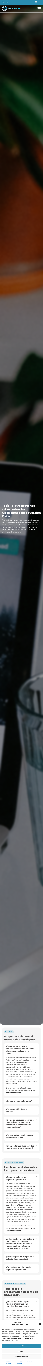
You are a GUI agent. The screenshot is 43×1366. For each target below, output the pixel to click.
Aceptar (21, 1346)
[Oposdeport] (11, 8)
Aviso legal (30, 1361)
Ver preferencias (21, 1357)
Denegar (21, 1351)
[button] (40, 1324)
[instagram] (36, 2)
